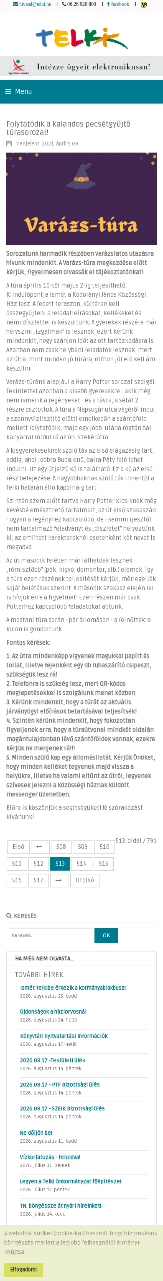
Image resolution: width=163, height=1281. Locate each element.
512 (38, 863)
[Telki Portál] (82, 34)
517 (38, 880)
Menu (22, 92)
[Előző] (40, 847)
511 (17, 863)
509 (83, 847)
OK (106, 935)
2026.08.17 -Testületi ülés (52, 1060)
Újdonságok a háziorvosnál (53, 1012)
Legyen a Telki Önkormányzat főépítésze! (70, 1181)
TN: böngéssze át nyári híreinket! (60, 1206)
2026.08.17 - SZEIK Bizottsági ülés (62, 1108)
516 (17, 880)
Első (18, 847)
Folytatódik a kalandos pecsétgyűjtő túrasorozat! (68, 128)
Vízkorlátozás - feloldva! (50, 1157)
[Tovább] (59, 880)
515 (103, 863)
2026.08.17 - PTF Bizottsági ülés (60, 1084)
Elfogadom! (23, 1269)
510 (105, 847)
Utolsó (85, 880)
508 (61, 847)
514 (82, 863)
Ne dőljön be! (36, 1133)
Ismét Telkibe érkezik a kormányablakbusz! (73, 988)
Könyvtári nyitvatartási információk (63, 1036)
